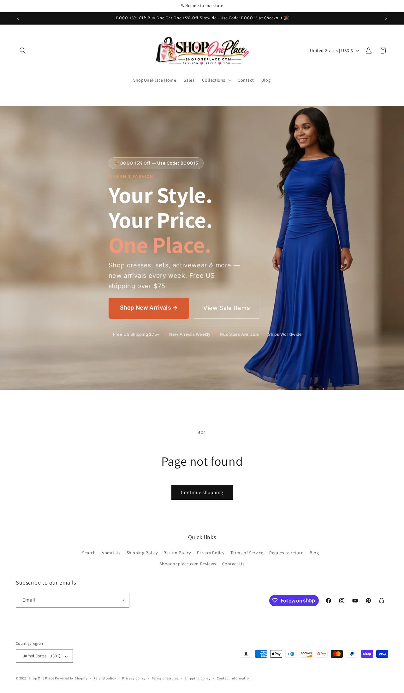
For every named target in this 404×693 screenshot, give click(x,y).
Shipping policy (198, 678)
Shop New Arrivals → (149, 307)
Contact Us (233, 564)
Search (89, 552)
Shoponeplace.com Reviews (187, 564)
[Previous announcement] (18, 18)
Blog (314, 552)
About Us (111, 552)
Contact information (234, 678)
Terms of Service (247, 552)
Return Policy (177, 552)
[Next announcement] (386, 18)
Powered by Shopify (71, 678)
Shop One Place (42, 678)
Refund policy (104, 678)
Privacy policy (134, 678)
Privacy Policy (210, 552)
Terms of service (165, 678)
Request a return (286, 552)
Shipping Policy (142, 552)
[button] (23, 50)
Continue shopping (202, 492)
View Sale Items (226, 308)
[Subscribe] (122, 599)
